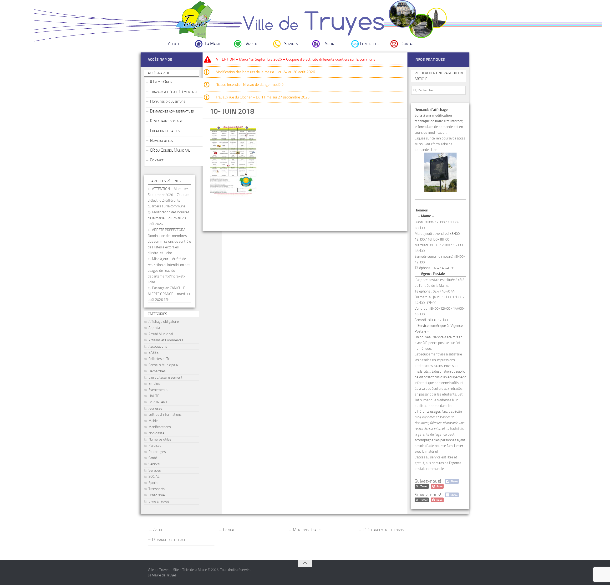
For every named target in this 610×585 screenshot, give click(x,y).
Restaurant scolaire (166, 120)
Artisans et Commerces (165, 340)
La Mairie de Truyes (162, 575)
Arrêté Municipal (160, 334)
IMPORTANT (158, 402)
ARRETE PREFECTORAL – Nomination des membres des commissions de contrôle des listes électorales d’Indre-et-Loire (169, 241)
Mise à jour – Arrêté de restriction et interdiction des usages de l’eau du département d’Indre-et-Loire (169, 270)
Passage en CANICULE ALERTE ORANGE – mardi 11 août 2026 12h (169, 294)
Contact (408, 43)
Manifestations (159, 427)
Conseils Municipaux (163, 365)
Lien (434, 150)
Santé (152, 458)
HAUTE (153, 396)
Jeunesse (155, 408)
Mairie (153, 421)
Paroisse (154, 445)
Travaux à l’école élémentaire (174, 91)
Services (291, 43)
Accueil (174, 43)
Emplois (154, 383)
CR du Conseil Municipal (170, 150)
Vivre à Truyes (158, 501)
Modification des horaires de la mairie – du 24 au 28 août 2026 (265, 72)
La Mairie (213, 43)
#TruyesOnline (162, 81)
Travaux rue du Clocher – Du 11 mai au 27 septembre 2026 (263, 97)
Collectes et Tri (159, 359)
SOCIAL (153, 476)
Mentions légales (307, 529)
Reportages (157, 452)
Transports (156, 489)
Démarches (157, 371)
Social (330, 43)
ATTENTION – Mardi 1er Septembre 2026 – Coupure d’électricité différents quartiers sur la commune (295, 59)
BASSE (153, 352)
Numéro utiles (161, 140)
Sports (153, 483)
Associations (157, 346)
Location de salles (165, 130)
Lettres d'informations (165, 414)
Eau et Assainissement (165, 377)
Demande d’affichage (169, 539)
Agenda (154, 328)
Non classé (156, 433)
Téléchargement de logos (383, 529)
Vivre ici (252, 43)
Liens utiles (369, 43)
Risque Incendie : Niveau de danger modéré (250, 84)
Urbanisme (156, 495)
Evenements (158, 390)
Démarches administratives (172, 111)
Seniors (154, 464)
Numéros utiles (159, 439)
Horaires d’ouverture (167, 101)
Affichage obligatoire (163, 321)
